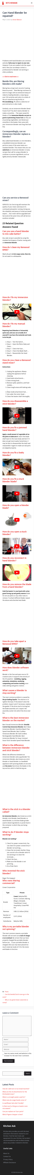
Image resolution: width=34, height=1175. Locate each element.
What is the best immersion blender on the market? (15, 719)
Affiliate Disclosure (9, 1162)
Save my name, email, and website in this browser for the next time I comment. (17, 1055)
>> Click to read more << (10, 76)
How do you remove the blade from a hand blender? (16, 585)
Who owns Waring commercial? (11, 881)
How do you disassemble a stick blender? (15, 402)
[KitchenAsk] (3, 3)
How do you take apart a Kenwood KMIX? (14, 642)
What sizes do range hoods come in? (14, 1100)
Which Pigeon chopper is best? (12, 1114)
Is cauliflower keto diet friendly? (13, 1103)
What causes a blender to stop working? (14, 691)
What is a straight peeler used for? (13, 1097)
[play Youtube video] (16, 312)
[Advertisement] (17, 39)
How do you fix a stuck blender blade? (13, 480)
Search (28, 1073)
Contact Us (7, 1156)
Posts (6, 992)
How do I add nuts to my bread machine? (15, 1089)
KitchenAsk (11, 3)
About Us (6, 1153)
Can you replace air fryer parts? (13, 1111)
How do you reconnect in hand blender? (14, 559)
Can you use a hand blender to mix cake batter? (15, 232)
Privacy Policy (8, 1159)
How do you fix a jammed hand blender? (14, 428)
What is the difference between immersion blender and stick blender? (16, 748)
